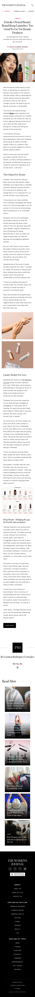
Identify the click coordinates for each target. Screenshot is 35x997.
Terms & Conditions (17, 985)
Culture (17, 917)
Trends (17, 946)
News (17, 943)
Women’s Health (17, 914)
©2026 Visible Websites (17, 992)
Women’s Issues (17, 910)
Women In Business (17, 906)
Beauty (18, 18)
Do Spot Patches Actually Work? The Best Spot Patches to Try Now (17, 706)
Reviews (17, 969)
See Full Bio (17, 664)
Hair (9, 807)
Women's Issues (19, 11)
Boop (12, 113)
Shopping (17, 950)
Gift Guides (17, 965)
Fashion (31, 11)
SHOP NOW (10, 625)
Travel (17, 921)
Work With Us (17, 892)
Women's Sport (13, 720)
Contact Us (17, 896)
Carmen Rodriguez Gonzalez (18, 46)
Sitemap (17, 988)
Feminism (17, 958)
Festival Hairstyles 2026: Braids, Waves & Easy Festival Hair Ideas (16, 813)
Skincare (11, 700)
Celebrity (17, 954)
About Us (17, 888)
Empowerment (17, 962)
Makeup (10, 753)
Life (9, 834)
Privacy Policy (17, 982)
